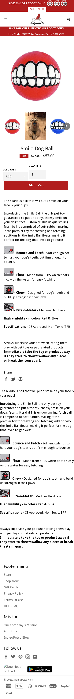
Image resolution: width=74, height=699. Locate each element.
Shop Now (11, 581)
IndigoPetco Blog (16, 637)
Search (8, 575)
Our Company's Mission (21, 625)
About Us (10, 631)
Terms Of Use (14, 600)
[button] (12, 126)
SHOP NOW (37, 9)
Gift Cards (11, 587)
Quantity (35, 166)
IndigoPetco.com (23, 679)
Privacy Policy (13, 593)
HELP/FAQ (11, 606)
